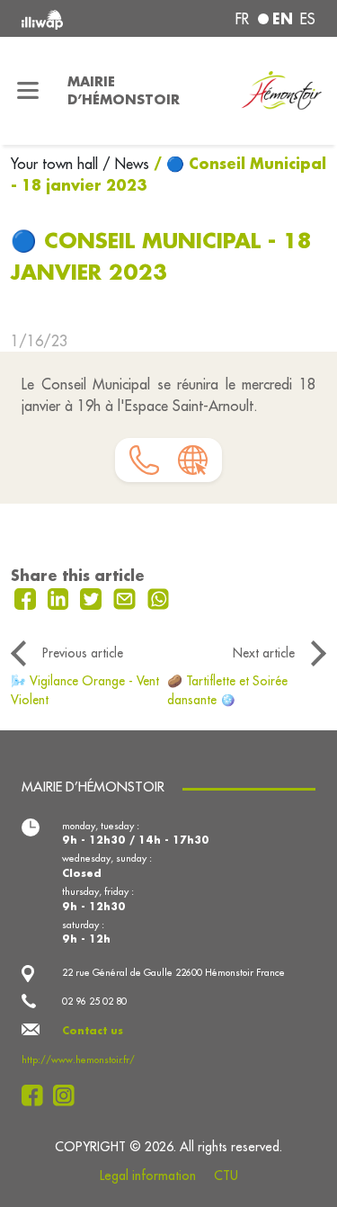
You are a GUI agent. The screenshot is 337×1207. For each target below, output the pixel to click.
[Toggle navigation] (28, 91)
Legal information (148, 1175)
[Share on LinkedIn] (60, 597)
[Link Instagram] (68, 1095)
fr (242, 19)
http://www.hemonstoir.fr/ (78, 1059)
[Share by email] (127, 597)
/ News (125, 164)
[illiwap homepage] (76, 18)
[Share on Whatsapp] (158, 597)
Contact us (92, 1030)
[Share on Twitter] (93, 597)
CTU (226, 1175)
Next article (264, 653)
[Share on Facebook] (27, 597)
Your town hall (56, 164)
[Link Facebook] (37, 1095)
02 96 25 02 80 (94, 1001)
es (307, 19)
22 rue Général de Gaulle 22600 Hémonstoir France (173, 972)
